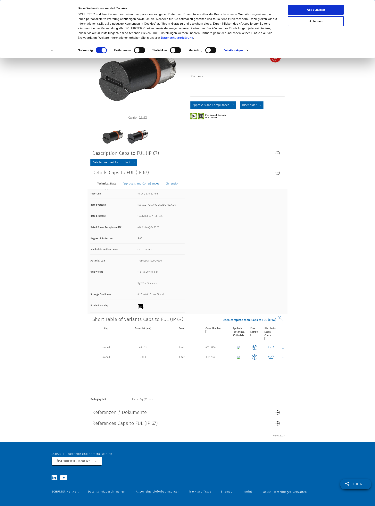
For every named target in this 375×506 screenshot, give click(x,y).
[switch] (139, 50)
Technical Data (106, 183)
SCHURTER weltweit (65, 491)
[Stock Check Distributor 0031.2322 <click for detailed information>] (270, 357)
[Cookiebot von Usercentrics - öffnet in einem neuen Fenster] (52, 50)
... (283, 328)
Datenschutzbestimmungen (107, 491)
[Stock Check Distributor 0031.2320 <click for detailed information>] (270, 347)
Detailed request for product (111, 162)
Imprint (247, 491)
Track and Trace (200, 491)
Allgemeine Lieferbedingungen (157, 491)
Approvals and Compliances (211, 105)
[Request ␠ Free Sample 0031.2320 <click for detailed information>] (254, 347)
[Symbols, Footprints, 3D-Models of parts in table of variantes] (212, 116)
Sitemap (226, 491)
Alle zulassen (316, 9)
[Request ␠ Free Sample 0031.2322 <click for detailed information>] (254, 357)
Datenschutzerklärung (177, 37)
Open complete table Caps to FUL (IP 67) (249, 320)
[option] (112, 134)
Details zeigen (233, 50)
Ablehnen (315, 21)
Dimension (172, 183)
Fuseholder (249, 105)
